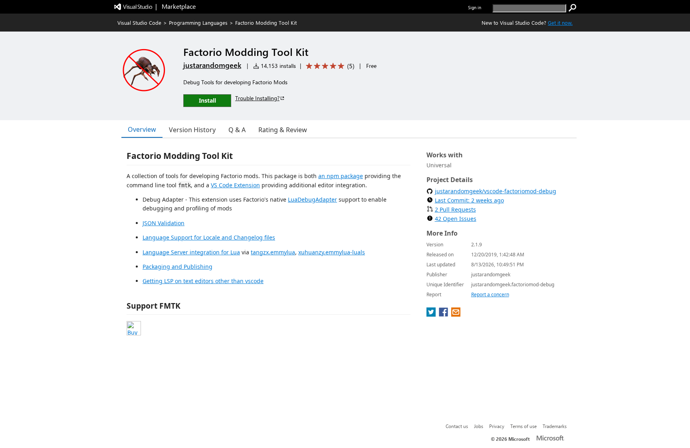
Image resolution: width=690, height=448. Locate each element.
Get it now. (560, 22)
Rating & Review (282, 129)
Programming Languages (198, 22)
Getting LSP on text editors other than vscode (203, 281)
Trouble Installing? (257, 98)
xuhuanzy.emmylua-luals (331, 252)
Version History (192, 129)
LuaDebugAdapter (312, 199)
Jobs (478, 426)
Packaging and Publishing (177, 266)
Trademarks (555, 426)
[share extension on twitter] (432, 314)
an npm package (340, 176)
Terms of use (523, 426)
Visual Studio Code (139, 22)
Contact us (457, 426)
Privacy (496, 426)
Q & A (237, 129)
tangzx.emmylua (273, 252)
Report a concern (490, 294)
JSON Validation (163, 223)
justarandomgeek (212, 65)
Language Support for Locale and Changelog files (209, 237)
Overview (142, 129)
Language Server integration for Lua (191, 252)
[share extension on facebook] (444, 314)
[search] (573, 8)
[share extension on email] (455, 314)
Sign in (474, 7)
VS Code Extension (235, 185)
